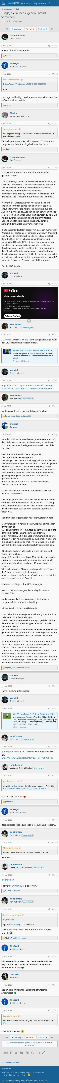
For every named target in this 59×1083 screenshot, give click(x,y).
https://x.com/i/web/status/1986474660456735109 (24, 84)
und (12, 891)
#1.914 (55, 820)
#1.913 (55, 775)
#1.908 (55, 406)
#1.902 (55, 74)
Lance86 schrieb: (10, 1016)
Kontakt (5, 1072)
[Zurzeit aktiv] (7, 979)
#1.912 (55, 746)
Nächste (42, 29)
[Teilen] (49, 45)
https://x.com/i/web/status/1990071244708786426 (27, 757)
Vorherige (18, 29)
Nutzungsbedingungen (21, 1072)
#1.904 (55, 167)
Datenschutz (38, 1072)
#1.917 (55, 909)
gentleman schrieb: (11, 781)
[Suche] (55, 3)
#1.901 (55, 45)
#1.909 (55, 434)
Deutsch (7, 1068)
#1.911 (55, 708)
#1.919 (55, 985)
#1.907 (55, 380)
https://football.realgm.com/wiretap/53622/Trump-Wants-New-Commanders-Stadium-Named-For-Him (26, 387)
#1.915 (55, 842)
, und (18, 416)
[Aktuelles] (50, 3)
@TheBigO (17, 885)
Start (24, 1075)
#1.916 (55, 875)
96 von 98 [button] (30, 29)
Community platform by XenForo (24, 1080)
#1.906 (55, 335)
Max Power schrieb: (11, 79)
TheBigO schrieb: (10, 129)
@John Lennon (14, 751)
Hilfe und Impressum (11, 1075)
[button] (4, 3)
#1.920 (55, 1010)
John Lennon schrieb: (12, 915)
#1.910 (55, 686)
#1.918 (55, 956)
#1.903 (55, 123)
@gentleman (7, 879)
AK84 (6, 21)
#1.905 (55, 283)
